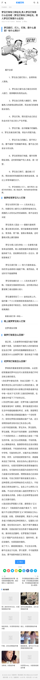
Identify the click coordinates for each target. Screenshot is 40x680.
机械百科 (20, 2)
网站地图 (20, 675)
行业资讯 (4, 7)
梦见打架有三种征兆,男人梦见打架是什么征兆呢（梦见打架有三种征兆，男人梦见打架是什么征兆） (20, 15)
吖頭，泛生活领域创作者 (10, 646)
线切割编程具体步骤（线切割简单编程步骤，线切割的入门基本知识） (10, 581)
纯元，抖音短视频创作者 (29, 626)
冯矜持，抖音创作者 (8, 665)
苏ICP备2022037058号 (31, 675)
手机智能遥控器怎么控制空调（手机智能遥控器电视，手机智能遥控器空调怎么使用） (30, 582)
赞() (24, 21)
